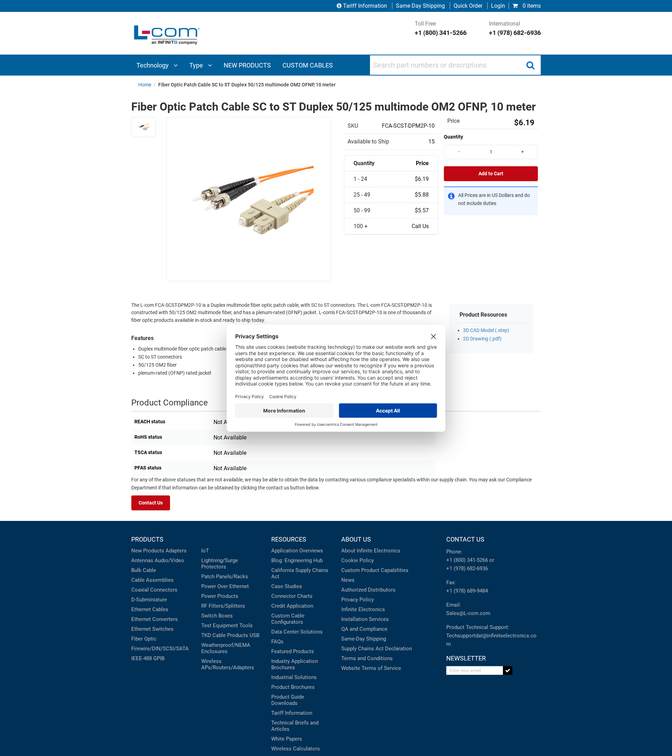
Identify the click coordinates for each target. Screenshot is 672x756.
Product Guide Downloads (287, 700)
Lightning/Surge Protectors (219, 563)
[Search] (530, 65)
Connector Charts (292, 596)
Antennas (142, 560)
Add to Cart (490, 174)
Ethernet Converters (154, 619)
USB (254, 635)
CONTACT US (465, 539)
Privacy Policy (357, 599)
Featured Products (292, 651)
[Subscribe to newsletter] (507, 670)
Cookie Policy (357, 560)
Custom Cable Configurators (287, 619)
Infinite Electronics (363, 609)
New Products (147, 550)
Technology (153, 65)
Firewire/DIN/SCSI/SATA (160, 648)
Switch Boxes (217, 616)
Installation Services (365, 619)
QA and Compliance (364, 629)
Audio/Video (169, 560)
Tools (246, 625)
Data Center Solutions (297, 632)
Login (498, 5)
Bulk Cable (143, 570)
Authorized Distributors (368, 590)
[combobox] (455, 65)
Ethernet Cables (149, 609)
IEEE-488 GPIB (147, 658)
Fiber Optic (143, 639)
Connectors (163, 590)
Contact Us (151, 503)
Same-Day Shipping (363, 639)
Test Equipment (219, 625)
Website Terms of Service (371, 668)
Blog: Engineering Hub (297, 560)
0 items (531, 5)
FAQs (277, 641)
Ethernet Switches (152, 629)
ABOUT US (356, 539)
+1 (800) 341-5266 (467, 560)
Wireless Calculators (295, 749)
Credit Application (292, 606)
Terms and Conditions (367, 658)
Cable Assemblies (152, 580)
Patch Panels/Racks (224, 576)
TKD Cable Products (224, 635)
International (515, 28)
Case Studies (286, 586)
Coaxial (140, 590)
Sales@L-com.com (468, 613)
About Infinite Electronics (370, 550)
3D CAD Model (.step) (486, 330)
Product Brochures (293, 687)
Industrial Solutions (294, 677)
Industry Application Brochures (294, 664)
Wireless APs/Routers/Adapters (227, 664)
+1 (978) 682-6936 (467, 568)
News (348, 580)
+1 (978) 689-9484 (467, 591)
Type (196, 65)
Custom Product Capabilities (374, 570)
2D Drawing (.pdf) (482, 339)
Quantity (453, 137)
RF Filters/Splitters (223, 606)
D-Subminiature (149, 599)
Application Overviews (297, 550)
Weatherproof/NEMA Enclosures (225, 648)
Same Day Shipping (420, 5)
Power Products (219, 596)
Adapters (176, 550)
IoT (205, 550)
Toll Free (441, 28)
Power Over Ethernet (225, 586)
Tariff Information (365, 5)
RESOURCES (288, 539)
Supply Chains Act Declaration (376, 648)
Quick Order (468, 5)
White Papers (286, 739)
